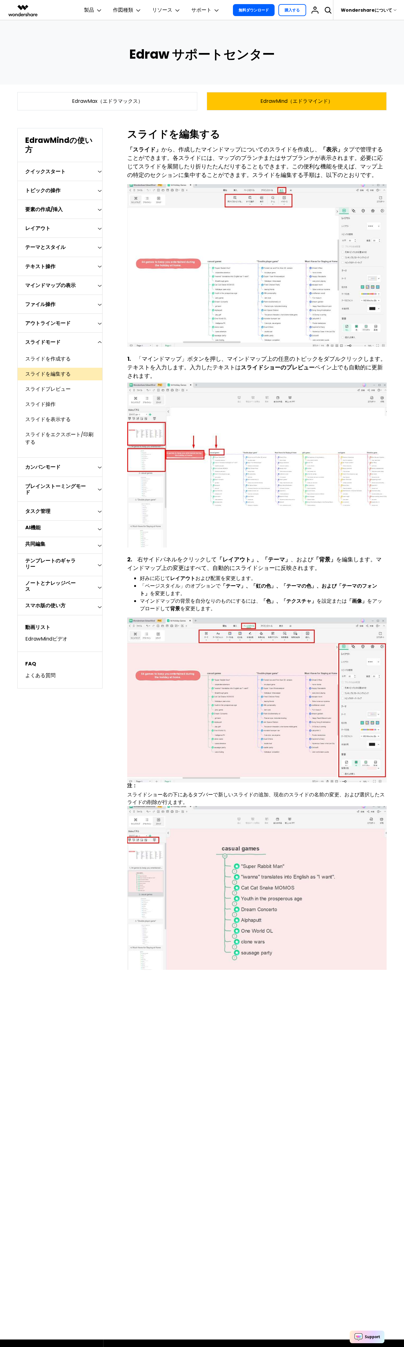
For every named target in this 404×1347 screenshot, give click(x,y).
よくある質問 (40, 675)
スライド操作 (40, 404)
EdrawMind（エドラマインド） (296, 101)
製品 (89, 10)
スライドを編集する (48, 374)
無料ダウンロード (254, 10)
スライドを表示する (48, 419)
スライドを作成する (48, 358)
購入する (292, 10)
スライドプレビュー (48, 389)
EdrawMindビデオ (46, 638)
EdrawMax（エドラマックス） (107, 101)
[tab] (60, 171)
